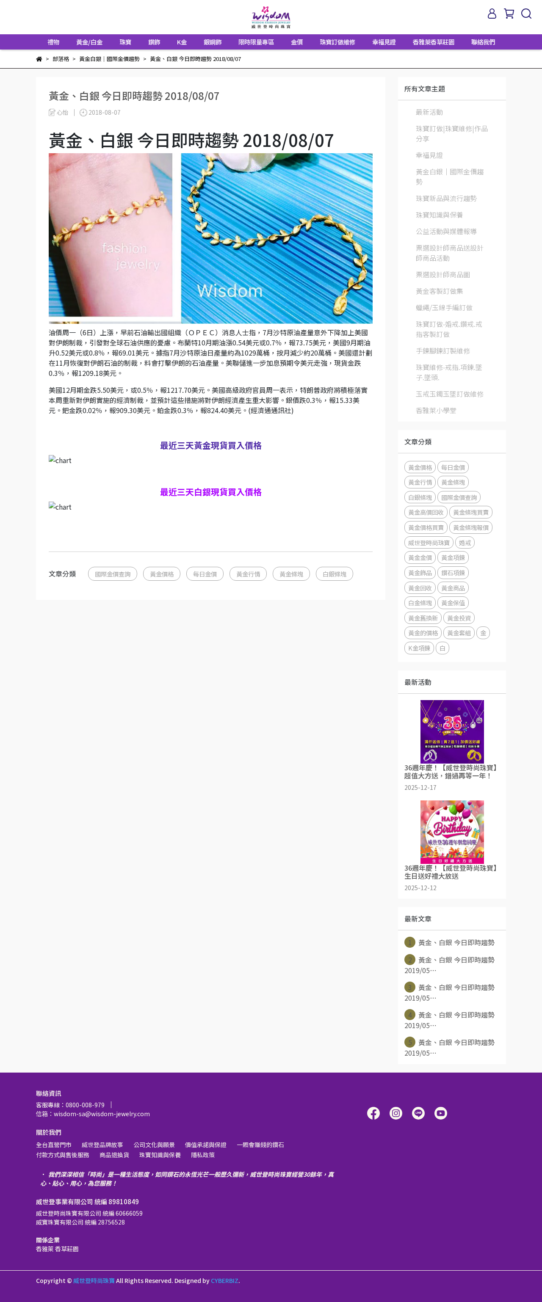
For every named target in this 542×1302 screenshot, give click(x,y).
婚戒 (465, 542)
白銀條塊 (334, 573)
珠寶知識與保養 (439, 215)
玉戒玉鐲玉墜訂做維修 (450, 394)
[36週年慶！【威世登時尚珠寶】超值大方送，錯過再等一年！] (452, 732)
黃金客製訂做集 (439, 291)
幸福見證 (384, 42)
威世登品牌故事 (102, 1144)
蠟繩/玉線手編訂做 (444, 307)
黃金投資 (459, 617)
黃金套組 (459, 632)
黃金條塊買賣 (471, 512)
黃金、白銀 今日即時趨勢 (451, 942)
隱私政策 (203, 1154)
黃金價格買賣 (426, 527)
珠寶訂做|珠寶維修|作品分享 (452, 133)
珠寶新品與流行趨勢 (446, 198)
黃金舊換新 (423, 617)
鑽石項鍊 (453, 572)
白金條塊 (420, 602)
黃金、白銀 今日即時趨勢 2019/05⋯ (449, 964)
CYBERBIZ (224, 1280)
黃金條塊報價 (471, 527)
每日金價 (205, 573)
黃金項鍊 (453, 557)
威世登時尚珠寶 (429, 542)
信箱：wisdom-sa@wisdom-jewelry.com (93, 1113)
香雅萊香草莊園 (433, 42)
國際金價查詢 (112, 573)
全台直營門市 (54, 1144)
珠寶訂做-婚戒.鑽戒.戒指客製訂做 (449, 329)
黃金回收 (420, 587)
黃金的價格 (423, 632)
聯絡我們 (483, 42)
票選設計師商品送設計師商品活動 (450, 253)
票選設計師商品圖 (443, 274)
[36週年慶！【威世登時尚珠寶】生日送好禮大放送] (452, 832)
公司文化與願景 (154, 1144)
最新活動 (429, 112)
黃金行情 (248, 573)
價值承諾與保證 (206, 1144)
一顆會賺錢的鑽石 (260, 1144)
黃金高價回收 (426, 512)
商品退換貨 (114, 1154)
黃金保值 (453, 602)
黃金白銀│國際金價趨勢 (450, 176)
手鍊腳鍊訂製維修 (443, 350)
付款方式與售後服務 (62, 1154)
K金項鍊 (419, 647)
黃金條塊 (291, 573)
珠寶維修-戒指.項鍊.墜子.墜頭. (449, 372)
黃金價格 (162, 573)
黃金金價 (420, 557)
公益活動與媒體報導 (446, 231)
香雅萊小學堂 (436, 410)
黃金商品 (453, 587)
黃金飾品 (420, 572)
